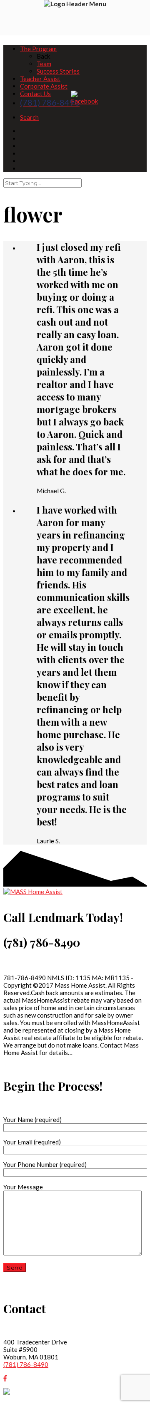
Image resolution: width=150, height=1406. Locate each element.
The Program (38, 48)
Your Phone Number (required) (45, 1164)
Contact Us (35, 93)
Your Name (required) (32, 1119)
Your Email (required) (32, 1142)
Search (29, 117)
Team (44, 63)
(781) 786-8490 (25, 1364)
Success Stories (58, 71)
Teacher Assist (40, 78)
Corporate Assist (44, 86)
